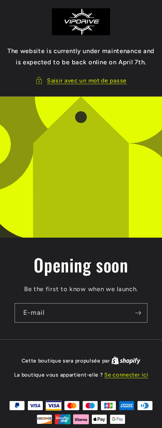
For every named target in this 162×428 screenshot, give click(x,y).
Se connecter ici (126, 375)
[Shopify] (125, 360)
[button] (81, 80)
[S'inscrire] (138, 313)
